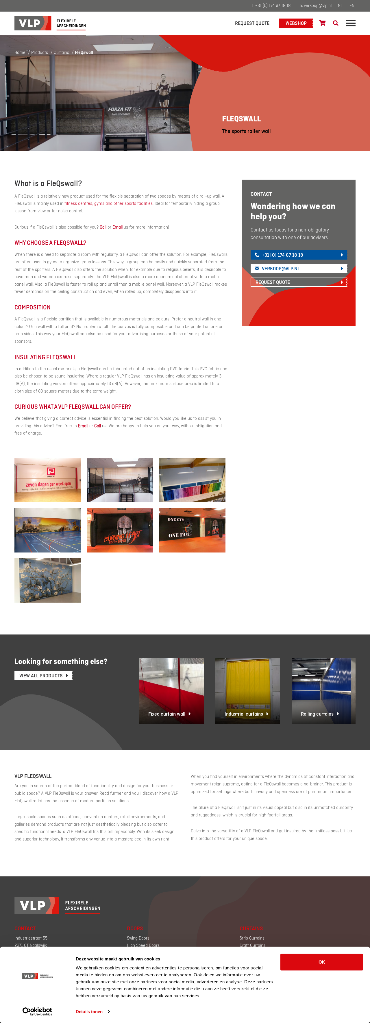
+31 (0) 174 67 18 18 (271, 6)
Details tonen (89, 1011)
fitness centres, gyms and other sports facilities (108, 204)
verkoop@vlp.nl (316, 6)
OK (322, 962)
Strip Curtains (252, 938)
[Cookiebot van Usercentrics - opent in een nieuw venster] (37, 1011)
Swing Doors (138, 938)
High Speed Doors (143, 946)
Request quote (252, 24)
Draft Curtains (252, 946)
